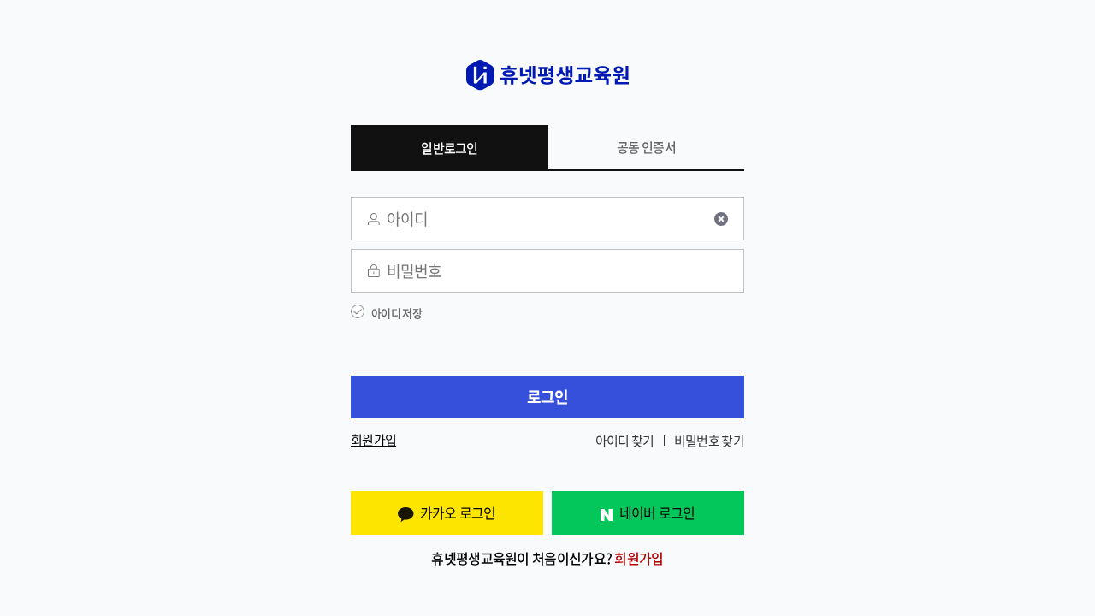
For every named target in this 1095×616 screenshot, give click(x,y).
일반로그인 (449, 148)
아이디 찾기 (624, 440)
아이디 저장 (396, 313)
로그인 (548, 396)
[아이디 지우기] (721, 219)
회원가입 (373, 440)
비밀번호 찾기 (709, 440)
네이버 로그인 (657, 512)
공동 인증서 (646, 147)
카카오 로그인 (458, 512)
